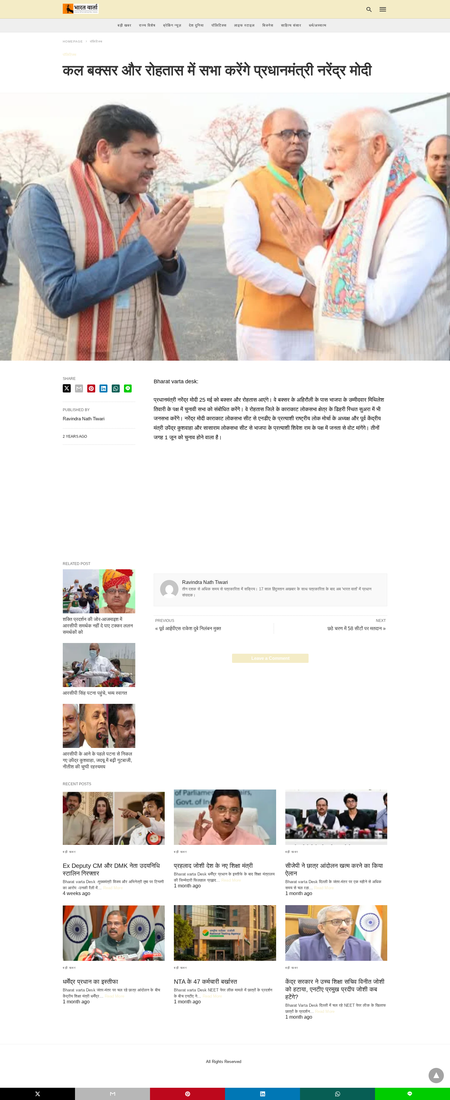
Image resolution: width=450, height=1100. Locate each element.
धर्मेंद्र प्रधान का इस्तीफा (90, 981)
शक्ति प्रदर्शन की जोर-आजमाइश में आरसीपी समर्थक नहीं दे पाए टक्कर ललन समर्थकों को (98, 626)
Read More (113, 888)
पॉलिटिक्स (219, 25)
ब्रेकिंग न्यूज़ (172, 25)
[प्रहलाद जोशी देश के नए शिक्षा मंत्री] (225, 817)
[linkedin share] (103, 388)
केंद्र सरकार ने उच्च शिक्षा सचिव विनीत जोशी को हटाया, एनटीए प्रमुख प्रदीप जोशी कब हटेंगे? (334, 989)
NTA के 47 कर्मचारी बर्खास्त (205, 981)
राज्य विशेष (147, 25)
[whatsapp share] (116, 388)
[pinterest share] (91, 388)
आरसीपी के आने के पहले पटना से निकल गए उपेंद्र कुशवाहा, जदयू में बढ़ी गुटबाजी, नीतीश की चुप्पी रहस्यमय (97, 760)
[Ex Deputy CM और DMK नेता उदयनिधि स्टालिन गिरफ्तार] (114, 817)
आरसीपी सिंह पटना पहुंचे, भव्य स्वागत (95, 693)
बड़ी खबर (124, 25)
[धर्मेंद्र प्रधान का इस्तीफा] (114, 933)
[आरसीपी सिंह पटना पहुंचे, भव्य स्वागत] (99, 665)
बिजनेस (267, 25)
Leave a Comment (270, 658)
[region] (270, 494)
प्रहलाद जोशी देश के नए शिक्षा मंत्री (213, 865)
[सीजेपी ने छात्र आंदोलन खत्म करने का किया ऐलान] (336, 817)
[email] (112, 1094)
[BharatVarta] (81, 9)
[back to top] (436, 1075)
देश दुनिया (196, 25)
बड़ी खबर (69, 851)
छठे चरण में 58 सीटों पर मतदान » (357, 628)
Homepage (73, 41)
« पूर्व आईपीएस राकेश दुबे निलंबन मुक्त (188, 628)
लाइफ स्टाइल (244, 25)
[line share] (128, 388)
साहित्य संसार (291, 25)
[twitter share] (67, 388)
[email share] (79, 388)
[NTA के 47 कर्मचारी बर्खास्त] (225, 933)
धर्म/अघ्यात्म (317, 25)
